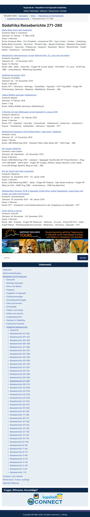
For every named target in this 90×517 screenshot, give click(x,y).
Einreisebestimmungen (16, 300)
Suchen (83, 258)
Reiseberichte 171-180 (19, 415)
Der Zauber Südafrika (11, 148)
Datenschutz (54, 11)
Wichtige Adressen (14, 283)
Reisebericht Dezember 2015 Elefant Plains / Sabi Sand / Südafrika (31, 131)
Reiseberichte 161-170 (19, 418)
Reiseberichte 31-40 (19, 462)
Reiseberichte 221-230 (20, 398)
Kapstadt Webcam (11, 483)
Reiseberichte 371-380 (20, 347)
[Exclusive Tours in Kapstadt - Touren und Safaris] (45, 241)
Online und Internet (14, 313)
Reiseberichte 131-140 (19, 428)
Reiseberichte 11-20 (18, 469)
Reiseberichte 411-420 (20, 333)
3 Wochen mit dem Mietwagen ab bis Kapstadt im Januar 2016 (30, 112)
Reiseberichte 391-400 (20, 340)
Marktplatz (34, 11)
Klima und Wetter (14, 286)
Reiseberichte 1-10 (18, 472)
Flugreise (10, 290)
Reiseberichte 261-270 (20, 384)
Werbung (43, 11)
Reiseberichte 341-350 (20, 357)
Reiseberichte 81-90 (19, 445)
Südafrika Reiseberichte (16, 327)
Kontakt (63, 11)
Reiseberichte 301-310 (20, 371)
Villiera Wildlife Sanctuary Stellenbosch (19, 95)
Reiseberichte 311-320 (20, 367)
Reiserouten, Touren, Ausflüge (16, 479)
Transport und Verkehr (13, 476)
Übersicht (7, 270)
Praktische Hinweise (15, 323)
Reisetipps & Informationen (15, 276)
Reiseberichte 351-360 (20, 354)
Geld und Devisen (14, 303)
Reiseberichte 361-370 (20, 350)
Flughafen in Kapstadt (16, 293)
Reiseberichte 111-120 (19, 435)
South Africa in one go (12, 211)
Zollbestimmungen (14, 296)
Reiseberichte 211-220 (20, 401)
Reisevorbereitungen (12, 273)
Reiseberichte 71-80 (19, 448)
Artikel (26, 11)
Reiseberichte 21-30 (19, 465)
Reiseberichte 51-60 (19, 455)
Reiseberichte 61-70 (19, 452)
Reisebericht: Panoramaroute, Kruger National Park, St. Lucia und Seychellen (35, 55)
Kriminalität (11, 306)
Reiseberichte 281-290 (20, 377)
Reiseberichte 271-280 (20, 381)
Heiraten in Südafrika (15, 320)
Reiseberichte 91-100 (19, 442)
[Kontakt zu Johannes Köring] (45, 499)
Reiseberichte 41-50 (19, 459)
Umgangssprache (14, 317)
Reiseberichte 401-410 (20, 337)
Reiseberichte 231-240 (20, 394)
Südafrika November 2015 (13, 75)
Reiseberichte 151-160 (19, 421)
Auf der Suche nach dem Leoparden (18, 171)
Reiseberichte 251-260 (20, 387)
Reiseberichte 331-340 (20, 360)
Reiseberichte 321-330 (20, 364)
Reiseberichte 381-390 (20, 343)
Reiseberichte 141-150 (19, 425)
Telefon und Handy (14, 310)
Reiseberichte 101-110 (19, 438)
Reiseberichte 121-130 (19, 432)
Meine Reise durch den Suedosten (17, 30)
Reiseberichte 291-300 (20, 374)
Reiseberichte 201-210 (20, 404)
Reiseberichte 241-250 (20, 391)
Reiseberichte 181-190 (19, 411)
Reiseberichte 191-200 (20, 408)
